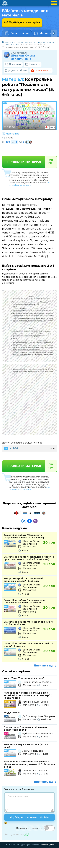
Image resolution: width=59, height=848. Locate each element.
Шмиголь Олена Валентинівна (23, 57)
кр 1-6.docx (15, 448)
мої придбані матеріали (29, 184)
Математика (12, 44)
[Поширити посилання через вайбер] (35, 521)
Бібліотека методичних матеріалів (35, 42)
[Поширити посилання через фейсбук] (29, 521)
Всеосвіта (7, 42)
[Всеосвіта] (5, 3)
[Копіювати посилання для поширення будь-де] (23, 521)
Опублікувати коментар (29, 817)
